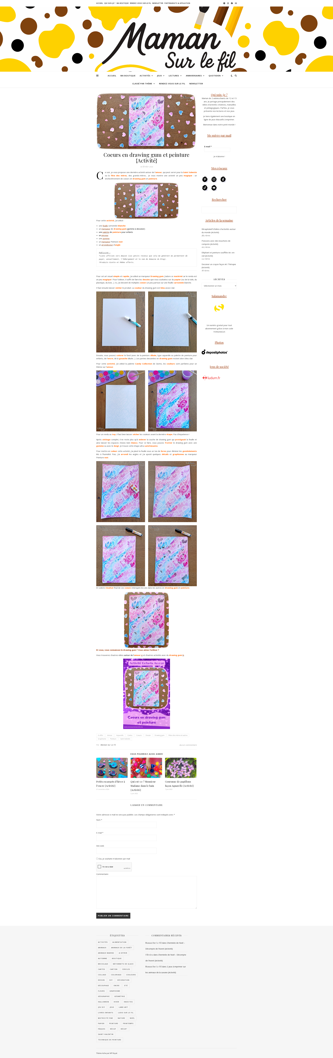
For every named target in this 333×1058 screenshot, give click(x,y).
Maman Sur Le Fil (108, 745)
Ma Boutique (123, 3)
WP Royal (113, 1053)
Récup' (124, 1029)
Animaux (102, 948)
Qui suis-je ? (109, 3)
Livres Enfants (105, 1013)
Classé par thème (142, 83)
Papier (101, 1023)
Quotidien (215, 75)
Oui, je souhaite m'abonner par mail (114, 858)
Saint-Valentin (125, 739)
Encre (117, 985)
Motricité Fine (105, 1018)
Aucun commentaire (188, 745)
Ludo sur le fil (126, 1013)
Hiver (116, 1002)
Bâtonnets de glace (123, 964)
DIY (111, 980)
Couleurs (131, 975)
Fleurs (101, 991)
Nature (121, 1018)
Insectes (128, 1002)
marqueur (105, 228)
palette (106, 232)
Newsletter (157, 3)
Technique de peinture (109, 1040)
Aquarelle (119, 735)
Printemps (128, 1023)
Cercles (126, 969)
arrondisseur (107, 245)
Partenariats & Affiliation (177, 3)
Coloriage (116, 975)
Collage (102, 975)
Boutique (117, 958)
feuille (105, 225)
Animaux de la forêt (121, 948)
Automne (102, 958)
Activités (145, 75)
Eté (126, 985)
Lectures (174, 75)
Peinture (113, 739)
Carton (113, 969)
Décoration (123, 980)
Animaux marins (106, 953)
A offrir (100, 735)
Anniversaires (194, 75)
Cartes (129, 735)
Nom (99, 820)
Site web (100, 845)
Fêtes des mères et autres (177, 735)
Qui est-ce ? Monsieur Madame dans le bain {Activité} (143, 786)
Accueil (99, 3)
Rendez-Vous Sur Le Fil (140, 3)
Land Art (123, 1007)
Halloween (103, 1002)
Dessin (148, 735)
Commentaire (102, 874)
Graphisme (102, 739)
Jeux (159, 75)
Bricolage (103, 964)
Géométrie (119, 996)
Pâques (101, 1029)
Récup (113, 1029)
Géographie (104, 996)
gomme (106, 238)
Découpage (103, 985)
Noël (132, 1018)
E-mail (99, 832)
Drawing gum (159, 735)
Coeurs (139, 735)
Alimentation (119, 942)
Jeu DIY (101, 1007)
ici (142, 655)
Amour (109, 735)
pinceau (104, 235)
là (183, 655)
